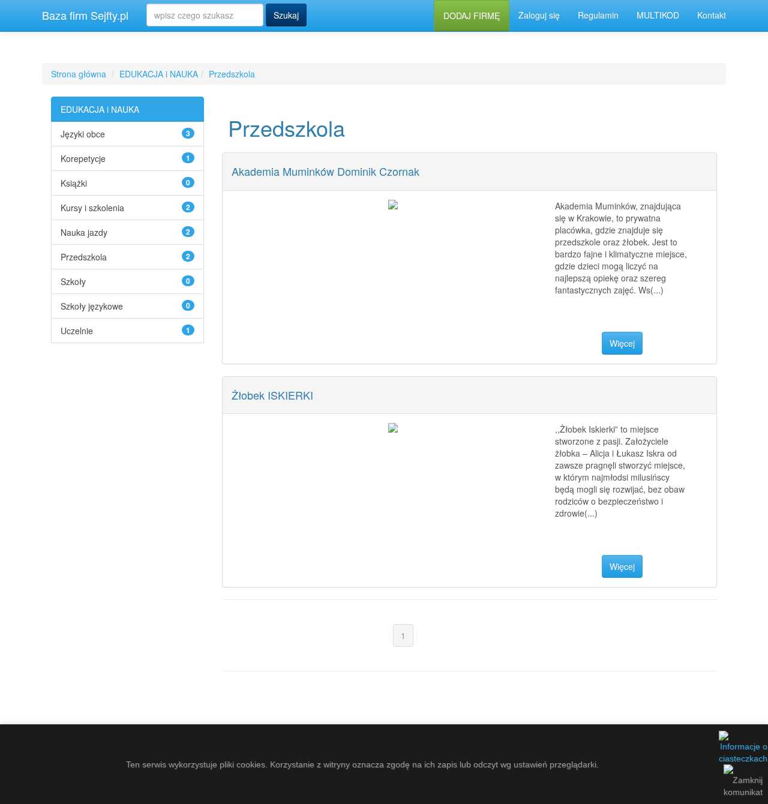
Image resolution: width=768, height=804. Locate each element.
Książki (74, 183)
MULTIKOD (658, 15)
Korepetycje (83, 158)
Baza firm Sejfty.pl (85, 15)
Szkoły (73, 281)
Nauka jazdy (84, 232)
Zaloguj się (539, 15)
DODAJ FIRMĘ (471, 16)
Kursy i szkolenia (92, 208)
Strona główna (78, 74)
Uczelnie (77, 331)
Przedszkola (232, 74)
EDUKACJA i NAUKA (158, 74)
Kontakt (711, 15)
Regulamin (598, 15)
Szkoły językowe (92, 306)
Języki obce (83, 134)
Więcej (622, 343)
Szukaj (286, 15)
